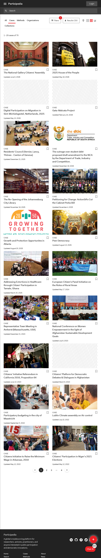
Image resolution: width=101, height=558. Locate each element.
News (43, 557)
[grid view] (91, 20)
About (43, 554)
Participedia (15, 3)
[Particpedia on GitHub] (76, 541)
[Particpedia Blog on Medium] (71, 541)
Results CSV (73, 20)
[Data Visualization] (95, 20)
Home (6, 554)
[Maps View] (83, 20)
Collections (9, 26)
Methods (21, 20)
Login (91, 3)
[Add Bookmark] (48, 70)
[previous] (35, 470)
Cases (12, 20)
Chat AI (91, 548)
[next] (67, 470)
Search (6, 557)
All (6, 20)
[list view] (87, 20)
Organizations (33, 20)
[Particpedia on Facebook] (81, 541)
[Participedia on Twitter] (86, 541)
